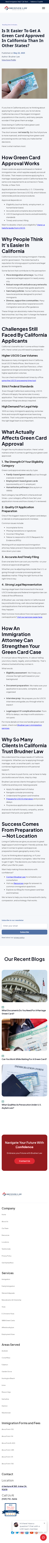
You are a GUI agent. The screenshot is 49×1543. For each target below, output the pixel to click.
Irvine (3, 1385)
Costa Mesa (6, 1358)
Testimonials (6, 1249)
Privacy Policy (6, 1256)
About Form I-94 (7, 1436)
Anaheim (5, 1351)
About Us (5, 1221)
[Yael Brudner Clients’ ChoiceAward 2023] (10, 1516)
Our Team (5, 1228)
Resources (18, 883)
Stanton (5, 1406)
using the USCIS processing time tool (19, 380)
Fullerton (5, 1365)
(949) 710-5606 (9, 1499)
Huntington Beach (8, 1378)
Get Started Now (7, 1263)
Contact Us (24, 1161)
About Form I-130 (8, 1429)
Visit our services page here (29, 617)
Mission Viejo (6, 1392)
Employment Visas (8, 1334)
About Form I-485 (8, 1450)
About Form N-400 (8, 1443)
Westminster (6, 1413)
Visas (3, 1307)
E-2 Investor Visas (8, 1314)
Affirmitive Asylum (8, 1327)
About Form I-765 (8, 1464)
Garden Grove (7, 1371)
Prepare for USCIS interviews (19, 798)
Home (4, 1214)
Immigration (6, 1279)
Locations (5, 1242)
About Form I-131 (7, 1457)
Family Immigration (8, 1286)
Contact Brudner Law (16, 877)
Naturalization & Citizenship (11, 1300)
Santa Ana (5, 1399)
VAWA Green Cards (8, 1320)
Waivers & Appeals (8, 1293)
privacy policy (19, 937)
